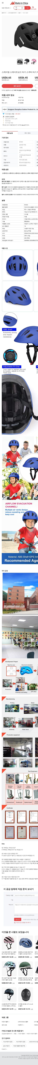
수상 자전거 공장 (7, 1041)
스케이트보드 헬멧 (23, 1022)
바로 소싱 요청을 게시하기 (22, 922)
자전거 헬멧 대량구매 (19, 1046)
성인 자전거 (6, 1046)
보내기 (18, 919)
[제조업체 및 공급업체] (19, 3)
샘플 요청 (33, 90)
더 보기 (4, 1049)
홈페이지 (4, 12)
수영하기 (20, 1025)
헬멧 (19, 12)
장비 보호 (4, 1025)
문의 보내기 (17, 86)
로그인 (23, 125)
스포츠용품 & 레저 (12, 12)
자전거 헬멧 (25, 12)
